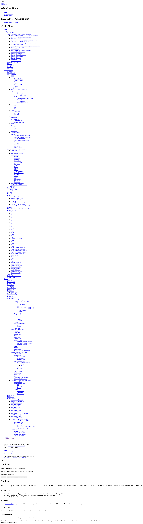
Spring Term (20, 358)
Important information (19, 323)
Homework (20, 368)
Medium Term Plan (19, 122)
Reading (16, 96)
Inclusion (16, 174)
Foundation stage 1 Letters (17, 198)
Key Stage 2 (17, 114)
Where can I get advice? (17, 44)
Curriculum (17, 165)
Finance (16, 168)
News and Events (8, 191)
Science (13, 134)
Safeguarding (17, 179)
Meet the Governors (12, 62)
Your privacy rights (16, 38)
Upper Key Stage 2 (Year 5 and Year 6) (21, 380)
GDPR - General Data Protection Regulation (19, 34)
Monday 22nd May (16, 262)
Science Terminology (19, 138)
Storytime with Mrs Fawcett (24, 341)
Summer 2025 (17, 338)
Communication (18, 162)
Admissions (10, 71)
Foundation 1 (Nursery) (17, 300)
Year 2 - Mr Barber (16, 407)
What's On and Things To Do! (15, 277)
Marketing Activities (16, 59)
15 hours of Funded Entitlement (25, 307)
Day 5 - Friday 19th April (17, 253)
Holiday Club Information (14, 276)
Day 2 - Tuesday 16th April (18, 249)
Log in (2, 3)
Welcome (9, 64)
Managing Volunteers (16, 53)
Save (15, 522)
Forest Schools (18, 147)
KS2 (15, 108)
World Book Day (18, 423)
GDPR (16, 170)
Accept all (9, 477)
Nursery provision (18, 306)
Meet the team (17, 313)
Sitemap (6, 450)
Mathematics (14, 117)
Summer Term (21, 359)
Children (6, 295)
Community (7, 437)
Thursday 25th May (16, 267)
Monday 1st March (19, 435)
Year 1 (22, 364)
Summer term (20, 394)
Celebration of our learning (21, 377)
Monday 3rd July (15, 255)
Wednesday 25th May (16, 271)
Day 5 (12, 246)
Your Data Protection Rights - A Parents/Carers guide (24, 35)
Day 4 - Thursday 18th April (18, 252)
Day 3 (12, 235)
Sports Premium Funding (17, 183)
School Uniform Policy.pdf (11, 22)
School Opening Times (13, 189)
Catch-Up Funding (15, 150)
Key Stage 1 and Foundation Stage (26, 426)
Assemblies (14, 429)
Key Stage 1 (17, 113)
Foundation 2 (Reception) (17, 329)
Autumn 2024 (17, 335)
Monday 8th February (19, 432)
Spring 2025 (17, 337)
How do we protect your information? (20, 41)
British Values (17, 161)
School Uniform (8, 15)
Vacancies (9, 274)
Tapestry (16, 322)
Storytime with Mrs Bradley (24, 344)
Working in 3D (18, 85)
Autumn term (20, 391)
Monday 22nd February (20, 434)
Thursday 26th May (16, 273)
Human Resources (19, 173)
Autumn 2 (20, 317)
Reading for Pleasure (22, 99)
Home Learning (11, 398)
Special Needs (17, 180)
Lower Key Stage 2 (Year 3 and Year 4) (21, 370)
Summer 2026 (17, 334)
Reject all (3, 477)
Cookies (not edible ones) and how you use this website (25, 46)
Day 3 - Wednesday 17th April (19, 250)
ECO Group (10, 397)
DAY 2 (12, 213)
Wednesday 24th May (16, 265)
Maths (15, 346)
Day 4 (12, 237)
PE (11, 125)
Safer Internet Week (19, 422)
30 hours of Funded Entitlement (25, 308)
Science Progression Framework (22, 137)
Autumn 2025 (17, 331)
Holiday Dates (11, 283)
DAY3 (12, 228)
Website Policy (8, 453)
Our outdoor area (21, 303)
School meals (10, 286)
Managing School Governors (18, 55)
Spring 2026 (17, 332)
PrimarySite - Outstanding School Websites (15, 457)
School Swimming (12, 294)
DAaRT (19, 388)
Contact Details (11, 32)
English (13, 90)
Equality (16, 167)
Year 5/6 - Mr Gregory (16, 415)
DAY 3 (12, 214)
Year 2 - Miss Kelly (16, 406)
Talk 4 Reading (21, 101)
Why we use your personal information (21, 37)
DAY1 (12, 225)
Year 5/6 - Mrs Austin (16, 416)
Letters (9, 195)
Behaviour (16, 159)
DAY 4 (12, 216)
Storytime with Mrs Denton (24, 343)
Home (5, 12)
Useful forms (10, 289)
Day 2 (12, 234)
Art (11, 77)
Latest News (10, 194)
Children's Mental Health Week (22, 420)
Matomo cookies (9, 504)
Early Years (17, 111)
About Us (6, 31)
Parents (6, 279)
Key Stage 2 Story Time (17, 417)
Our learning (17, 314)
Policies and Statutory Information (16, 149)
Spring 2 (19, 320)
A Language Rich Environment (22, 350)
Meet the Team (18, 340)
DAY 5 (12, 217)
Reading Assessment (22, 102)
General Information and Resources (20, 419)
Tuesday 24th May (15, 270)
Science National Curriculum (21, 140)
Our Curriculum (11, 74)
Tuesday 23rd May (15, 264)
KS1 (15, 107)
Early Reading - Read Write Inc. (19, 89)
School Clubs (10, 285)
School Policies (15, 155)
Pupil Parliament (11, 297)
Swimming (17, 182)
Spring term (20, 392)
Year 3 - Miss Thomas (16, 409)
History (12, 110)
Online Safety (14, 292)
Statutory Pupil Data (16, 61)
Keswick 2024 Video (16, 238)
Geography (13, 104)
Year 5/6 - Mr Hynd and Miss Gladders (21, 413)
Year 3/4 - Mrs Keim (16, 410)
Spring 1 (19, 319)
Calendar (9, 192)
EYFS (12, 76)
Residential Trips (11, 210)
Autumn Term (21, 356)
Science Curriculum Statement (22, 135)
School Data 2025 (12, 186)
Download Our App (9, 438)
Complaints (17, 164)
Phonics (16, 347)
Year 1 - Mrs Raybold (16, 403)
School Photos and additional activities (21, 50)
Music (12, 123)
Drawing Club (21, 93)
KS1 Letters (14, 201)
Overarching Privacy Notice (18, 47)
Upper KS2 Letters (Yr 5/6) (18, 204)
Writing (16, 92)
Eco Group (17, 146)
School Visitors (15, 49)
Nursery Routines (21, 310)
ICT (12, 116)
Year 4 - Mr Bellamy (16, 412)
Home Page (4, 4)
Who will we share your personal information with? (24, 40)
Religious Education (16, 132)
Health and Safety (18, 171)
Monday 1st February (19, 431)
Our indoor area (21, 304)
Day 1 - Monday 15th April (18, 247)
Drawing (16, 82)
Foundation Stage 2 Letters (18, 199)
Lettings (16, 176)
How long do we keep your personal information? (24, 43)
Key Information (8, 14)
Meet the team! (18, 371)
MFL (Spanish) (15, 119)
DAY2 (12, 226)
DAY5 (12, 231)
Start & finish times (22, 311)
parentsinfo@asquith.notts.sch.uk (16, 446)
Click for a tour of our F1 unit (21, 301)
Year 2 (22, 365)
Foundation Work (18, 80)
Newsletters (10, 207)
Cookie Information (9, 451)
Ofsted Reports (11, 73)
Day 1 (12, 232)
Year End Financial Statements (19, 185)
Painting (16, 83)
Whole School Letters (16, 197)
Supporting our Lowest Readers (25, 98)
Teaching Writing (21, 95)
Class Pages (10, 298)
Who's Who (10, 65)
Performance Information (17, 152)
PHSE (15, 177)
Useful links (17, 328)
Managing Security (16, 58)
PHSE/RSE (14, 131)
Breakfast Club (11, 282)
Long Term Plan (18, 120)
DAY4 (12, 229)
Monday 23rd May (15, 268)
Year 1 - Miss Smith (16, 404)
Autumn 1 (20, 316)
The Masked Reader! (22, 428)
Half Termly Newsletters (23, 362)
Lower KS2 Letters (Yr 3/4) (18, 202)
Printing (16, 86)
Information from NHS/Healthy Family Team (19, 208)
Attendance (17, 158)
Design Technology (16, 88)
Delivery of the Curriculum (18, 52)
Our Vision (10, 68)
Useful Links (10, 291)
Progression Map (18, 79)
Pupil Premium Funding (17, 153)
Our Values (10, 67)
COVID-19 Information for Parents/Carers (22, 205)
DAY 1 (12, 211)
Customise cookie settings (20, 477)
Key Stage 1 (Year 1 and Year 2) (19, 352)
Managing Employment (17, 56)
